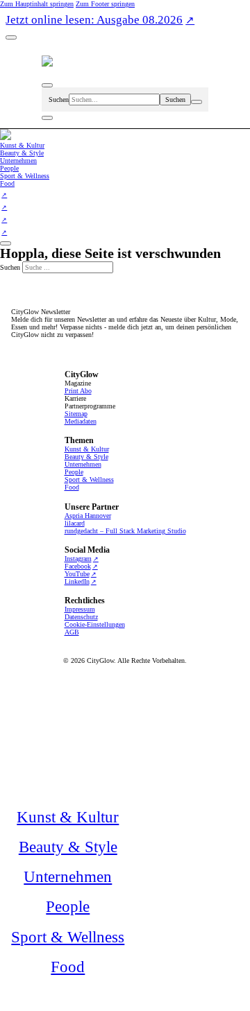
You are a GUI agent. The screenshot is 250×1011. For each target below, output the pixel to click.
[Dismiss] (11, 37)
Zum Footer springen (105, 4)
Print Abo (78, 391)
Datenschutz (81, 617)
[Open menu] (47, 118)
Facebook (78, 566)
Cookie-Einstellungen (95, 624)
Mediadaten (81, 421)
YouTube (77, 574)
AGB (72, 632)
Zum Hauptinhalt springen (37, 4)
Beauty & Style (86, 456)
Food (72, 487)
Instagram (78, 558)
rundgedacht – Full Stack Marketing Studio (125, 531)
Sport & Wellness (89, 479)
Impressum (80, 609)
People (74, 472)
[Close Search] (196, 102)
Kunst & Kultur (87, 449)
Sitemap (76, 413)
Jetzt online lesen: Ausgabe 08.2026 (94, 19)
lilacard (75, 523)
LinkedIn (77, 581)
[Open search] (47, 85)
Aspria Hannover (88, 515)
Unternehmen (83, 464)
